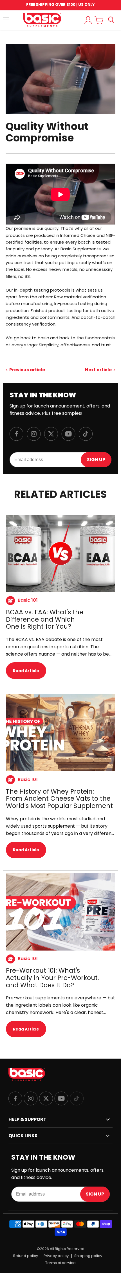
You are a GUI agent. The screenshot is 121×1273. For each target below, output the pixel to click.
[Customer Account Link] (88, 20)
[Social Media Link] (15, 1098)
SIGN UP (96, 459)
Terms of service (60, 1263)
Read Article (26, 671)
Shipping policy (88, 1256)
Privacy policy (56, 1256)
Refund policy (25, 1256)
